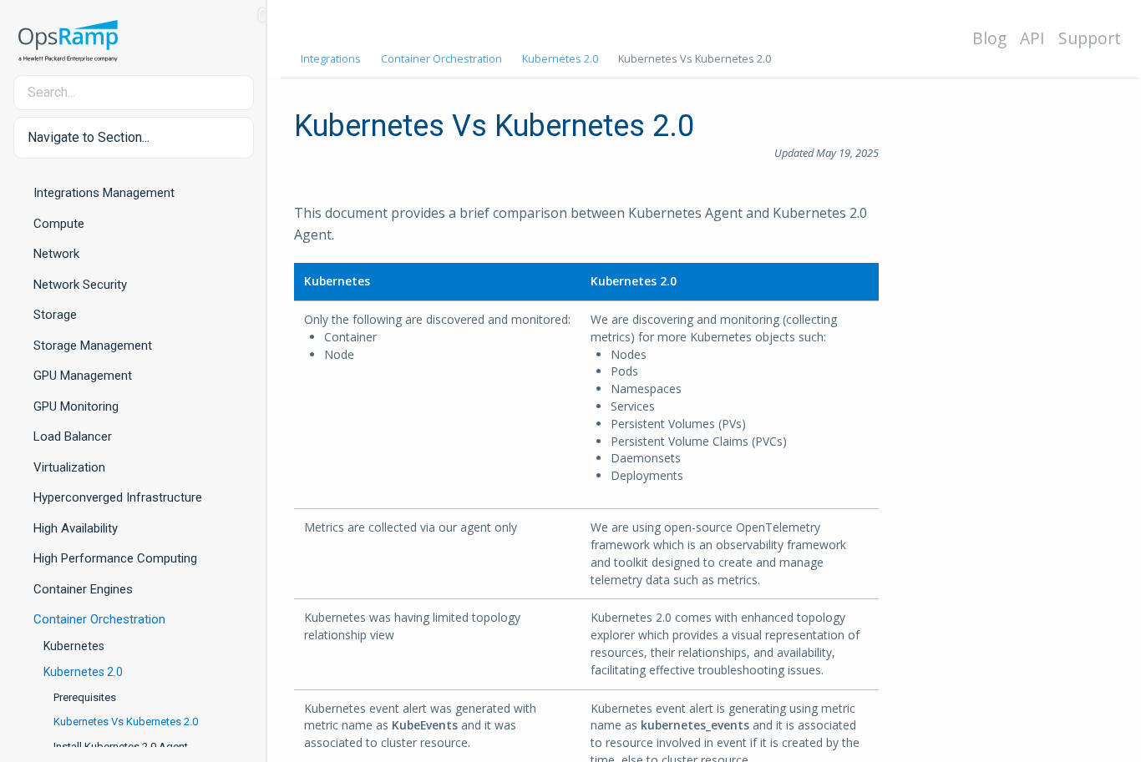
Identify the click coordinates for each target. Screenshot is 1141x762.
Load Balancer (72, 436)
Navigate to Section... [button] (89, 137)
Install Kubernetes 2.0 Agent (120, 746)
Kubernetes (73, 646)
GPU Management (82, 375)
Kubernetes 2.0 (83, 672)
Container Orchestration (99, 619)
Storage (55, 314)
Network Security (80, 284)
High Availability (75, 528)
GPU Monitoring (76, 406)
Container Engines (83, 589)
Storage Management (92, 345)
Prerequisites (84, 697)
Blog (989, 38)
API (1032, 38)
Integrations (331, 58)
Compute (58, 223)
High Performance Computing (115, 558)
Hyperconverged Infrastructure (117, 497)
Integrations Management (104, 192)
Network (56, 253)
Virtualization (69, 467)
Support (1089, 38)
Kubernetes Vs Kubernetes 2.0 (125, 721)
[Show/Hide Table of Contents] (262, 15)
